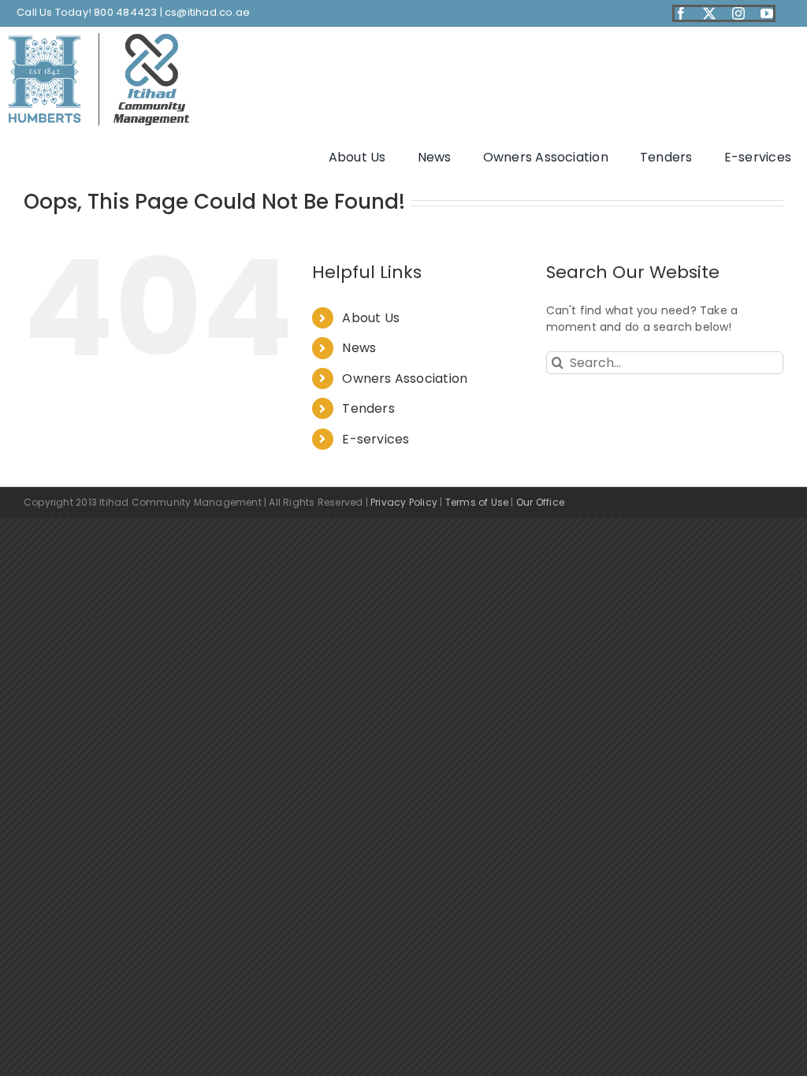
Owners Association (404, 378)
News (359, 348)
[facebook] (681, 13)
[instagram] (738, 13)
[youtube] (767, 13)
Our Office (540, 502)
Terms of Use (477, 502)
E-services (375, 439)
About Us (371, 318)
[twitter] (709, 13)
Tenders (368, 408)
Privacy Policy (403, 502)
